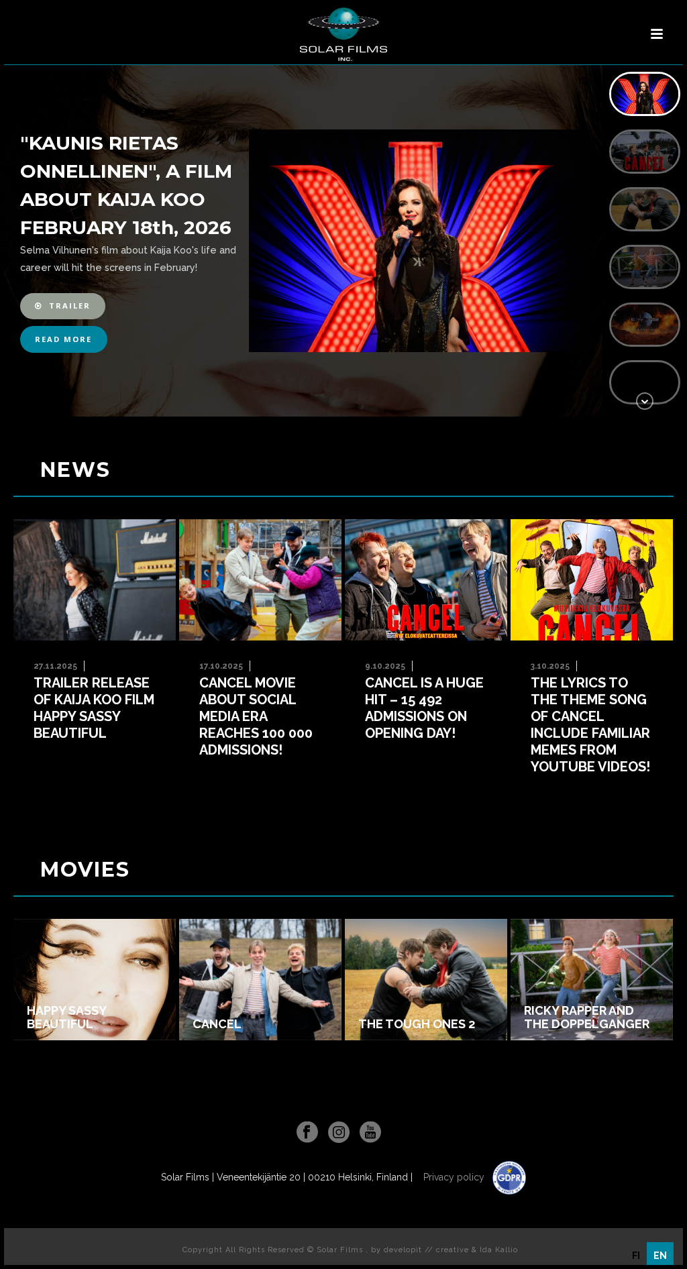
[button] (62, 306)
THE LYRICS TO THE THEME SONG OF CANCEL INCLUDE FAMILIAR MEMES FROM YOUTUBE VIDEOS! (590, 725)
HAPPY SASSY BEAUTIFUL (66, 1017)
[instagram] (339, 1132)
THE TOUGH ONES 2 (416, 1024)
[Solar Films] (343, 34)
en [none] (660, 1255)
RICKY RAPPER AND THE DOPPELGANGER (586, 1017)
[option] (636, 1255)
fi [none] (636, 1255)
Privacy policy (455, 1177)
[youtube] (370, 1132)
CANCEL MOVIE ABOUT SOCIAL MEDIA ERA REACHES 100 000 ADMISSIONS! (256, 716)
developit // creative (426, 1250)
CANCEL (217, 1024)
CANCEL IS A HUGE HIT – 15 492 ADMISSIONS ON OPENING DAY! (424, 708)
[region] (343, 241)
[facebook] (307, 1132)
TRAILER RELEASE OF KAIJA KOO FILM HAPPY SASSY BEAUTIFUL (94, 708)
